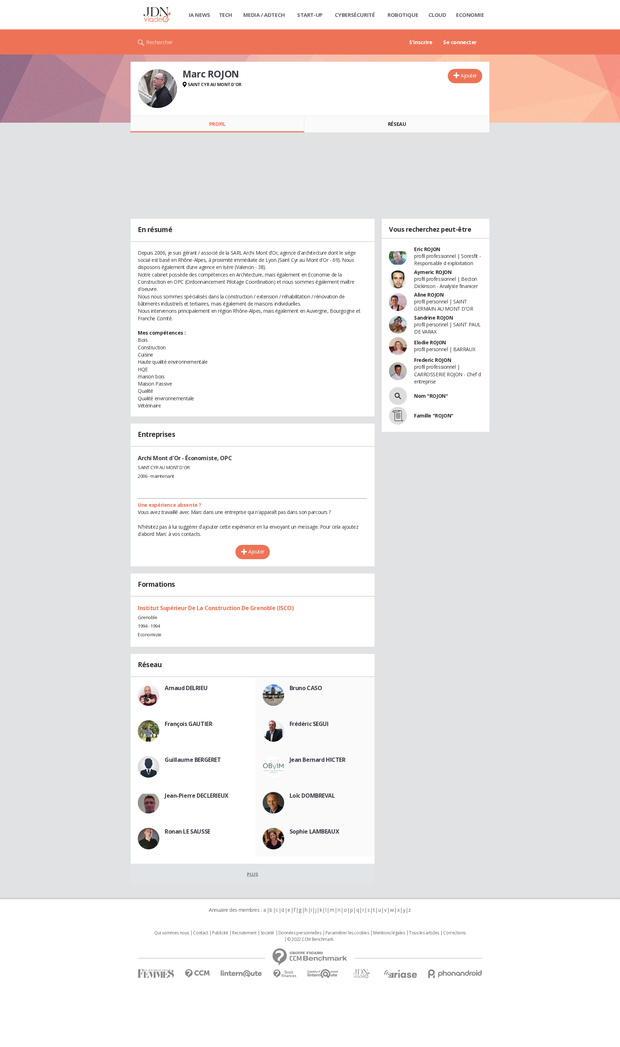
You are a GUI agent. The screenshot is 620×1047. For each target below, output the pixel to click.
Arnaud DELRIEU (186, 688)
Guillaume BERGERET (193, 760)
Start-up (310, 14)
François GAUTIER (188, 724)
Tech (225, 14)
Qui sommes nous (171, 932)
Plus (252, 874)
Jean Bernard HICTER (318, 760)
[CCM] (197, 973)
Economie (470, 14)
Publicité (220, 932)
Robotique (403, 14)
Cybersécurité (355, 14)
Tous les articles (424, 932)
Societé (267, 932)
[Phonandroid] (455, 973)
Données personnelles (299, 932)
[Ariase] (400, 974)
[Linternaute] (241, 973)
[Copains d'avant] (323, 973)
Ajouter (469, 75)
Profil (217, 124)
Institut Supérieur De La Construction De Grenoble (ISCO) (215, 608)
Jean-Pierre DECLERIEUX (197, 796)
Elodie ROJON (430, 342)
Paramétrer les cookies (347, 932)
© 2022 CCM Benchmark (310, 939)
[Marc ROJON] (157, 88)
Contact (200, 932)
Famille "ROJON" (434, 415)
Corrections (454, 932)
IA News (199, 14)
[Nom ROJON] (398, 396)
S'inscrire (420, 42)
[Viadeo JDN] (361, 973)
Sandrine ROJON (433, 317)
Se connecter (460, 42)
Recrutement (244, 932)
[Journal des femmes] (156, 973)
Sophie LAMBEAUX (314, 831)
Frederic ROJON (432, 360)
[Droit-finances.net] (284, 974)
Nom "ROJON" (431, 395)
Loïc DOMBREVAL (312, 796)
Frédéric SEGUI (309, 724)
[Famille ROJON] (398, 416)
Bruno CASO (306, 688)
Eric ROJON (427, 249)
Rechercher (159, 42)
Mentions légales (389, 932)
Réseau (397, 124)
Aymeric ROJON (433, 272)
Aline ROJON (428, 294)
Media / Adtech (264, 14)
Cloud (437, 14)
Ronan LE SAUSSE (187, 831)
